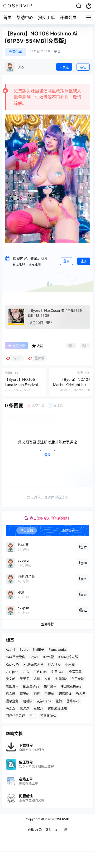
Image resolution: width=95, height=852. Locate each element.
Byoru (24, 650)
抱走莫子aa (31, 686)
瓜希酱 (10, 694)
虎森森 (10, 709)
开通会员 (68, 17)
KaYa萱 (48, 657)
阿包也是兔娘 (15, 716)
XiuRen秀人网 (33, 664)
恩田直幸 (12, 686)
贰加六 (38, 709)
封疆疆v (61, 679)
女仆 (48, 679)
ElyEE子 (38, 650)
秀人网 (81, 694)
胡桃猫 (27, 701)
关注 (66, 67)
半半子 (24, 679)
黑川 (32, 716)
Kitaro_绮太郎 (68, 657)
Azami (10, 650)
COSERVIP (61, 819)
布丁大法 (77, 679)
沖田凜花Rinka (71, 686)
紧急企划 (12, 701)
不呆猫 (70, 664)
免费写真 (75, 672)
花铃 (59, 701)
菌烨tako (72, 701)
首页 (7, 17)
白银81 (49, 694)
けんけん (54, 664)
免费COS (15, 52)
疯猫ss (24, 694)
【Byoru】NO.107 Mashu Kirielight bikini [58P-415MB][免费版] (71, 384)
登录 (66, 261)
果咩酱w (50, 686)
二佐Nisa (40, 672)
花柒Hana (44, 701)
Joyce (34, 657)
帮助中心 (24, 17)
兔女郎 (10, 679)
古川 (37, 679)
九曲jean (12, 672)
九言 (26, 672)
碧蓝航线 (65, 694)
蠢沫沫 (24, 709)
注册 (83, 261)
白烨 (37, 694)
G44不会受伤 (15, 657)
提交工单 (46, 17)
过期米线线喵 (57, 709)
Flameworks (57, 650)
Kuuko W (12, 664)
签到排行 (47, 624)
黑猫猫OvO (48, 716)
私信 (83, 67)
